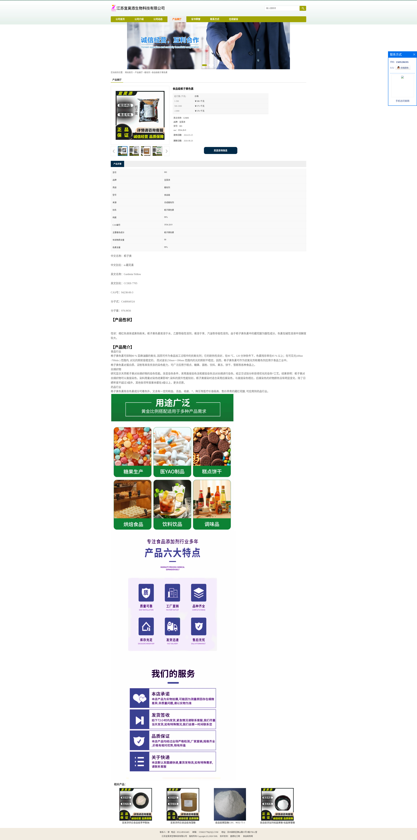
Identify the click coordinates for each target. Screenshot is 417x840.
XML (215, 836)
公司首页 (120, 19)
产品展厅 (176, 19)
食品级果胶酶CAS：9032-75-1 (230, 822)
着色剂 (147, 72)
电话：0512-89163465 (180, 832)
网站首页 (129, 72)
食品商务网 (248, 836)
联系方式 (214, 19)
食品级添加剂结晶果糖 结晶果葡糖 (277, 822)
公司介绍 (139, 19)
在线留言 (233, 19)
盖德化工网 (235, 836)
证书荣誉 (195, 19)
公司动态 (158, 19)
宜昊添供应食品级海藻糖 (182, 822)
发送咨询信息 (220, 150)
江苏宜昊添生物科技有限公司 (174, 836)
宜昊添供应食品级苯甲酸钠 (135, 822)
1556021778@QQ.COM (208, 832)
